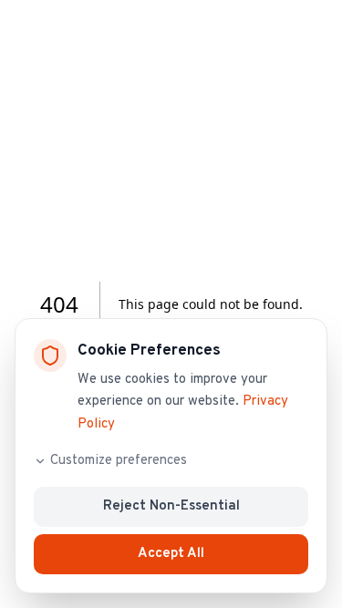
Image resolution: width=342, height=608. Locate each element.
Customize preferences (118, 460)
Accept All (171, 553)
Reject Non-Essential (171, 506)
